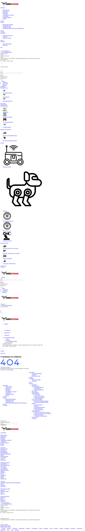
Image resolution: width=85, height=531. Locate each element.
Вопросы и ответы (7, 38)
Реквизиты (5, 12)
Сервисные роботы (38, 409)
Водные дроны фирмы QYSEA (41, 402)
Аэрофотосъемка (7, 27)
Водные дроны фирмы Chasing (41, 401)
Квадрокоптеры (35, 386)
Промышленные (35, 393)
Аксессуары (35, 417)
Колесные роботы (38, 404)
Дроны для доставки (39, 396)
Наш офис (5, 13)
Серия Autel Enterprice (39, 397)
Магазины (5, 45)
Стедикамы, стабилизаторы (40, 416)
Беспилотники (35, 392)
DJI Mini (2, 471)
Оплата (4, 404)
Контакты (31, 378)
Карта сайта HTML (7, 43)
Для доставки (3, 467)
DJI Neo (2, 476)
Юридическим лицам (8, 35)
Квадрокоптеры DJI (38, 387)
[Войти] (1, 309)
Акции (30, 377)
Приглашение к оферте (5, 526)
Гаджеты (34, 418)
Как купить (32, 372)
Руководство (6, 11)
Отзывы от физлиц (7, 17)
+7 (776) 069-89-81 (4, 51)
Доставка (5, 405)
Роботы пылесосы (38, 408)
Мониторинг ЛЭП (7, 25)
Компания (5, 385)
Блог (30, 382)
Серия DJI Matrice (38, 398)
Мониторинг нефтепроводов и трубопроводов (13, 28)
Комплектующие (36, 411)
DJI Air (2, 473)
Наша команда (6, 10)
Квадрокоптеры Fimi (39, 389)
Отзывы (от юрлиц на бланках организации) (10, 482)
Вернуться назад (4, 369)
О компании (3, 432)
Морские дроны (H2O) (37, 399)
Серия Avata (3, 475)
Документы (5, 16)
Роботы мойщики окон (39, 407)
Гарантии (5, 36)
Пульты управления (38, 414)
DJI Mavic (2, 472)
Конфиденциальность (5, 525)
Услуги (4, 397)
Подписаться (3, 424)
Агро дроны (37, 394)
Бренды (4, 18)
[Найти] (1, 79)
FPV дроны (34, 391)
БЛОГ (1, 498)
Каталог (31, 383)
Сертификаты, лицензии (8, 15)
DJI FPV (2, 477)
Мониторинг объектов (8, 24)
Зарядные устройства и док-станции (42, 413)
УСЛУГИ (2, 481)
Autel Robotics (37, 388)
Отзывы (5, 396)
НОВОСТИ (2, 500)
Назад (7, 338)
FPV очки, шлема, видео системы (42, 412)
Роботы (33, 403)
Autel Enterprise (4, 468)
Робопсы (36, 406)
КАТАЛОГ (34, 384)
